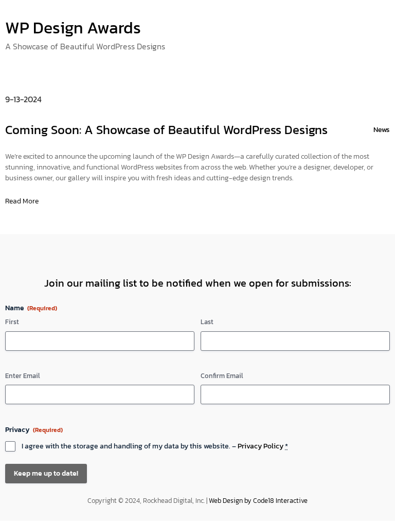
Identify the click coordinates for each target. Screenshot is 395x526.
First (12, 322)
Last (207, 322)
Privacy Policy (260, 446)
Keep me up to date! (46, 473)
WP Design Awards (73, 27)
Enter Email (22, 376)
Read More (22, 201)
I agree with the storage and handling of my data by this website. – (155, 446)
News (381, 129)
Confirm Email (222, 376)
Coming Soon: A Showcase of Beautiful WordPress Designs (166, 130)
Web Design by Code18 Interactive (258, 500)
